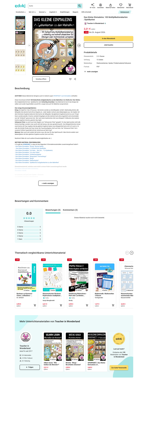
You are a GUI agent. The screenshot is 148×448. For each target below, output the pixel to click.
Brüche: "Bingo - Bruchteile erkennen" (73, 364)
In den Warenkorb (108, 38)
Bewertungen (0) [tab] (53, 210)
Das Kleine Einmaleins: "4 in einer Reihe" (28, 152)
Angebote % (53, 12)
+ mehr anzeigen (48, 183)
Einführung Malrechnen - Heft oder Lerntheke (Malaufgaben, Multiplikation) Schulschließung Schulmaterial (78, 295)
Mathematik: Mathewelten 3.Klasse (104, 295)
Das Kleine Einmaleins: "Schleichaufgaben (28, 154)
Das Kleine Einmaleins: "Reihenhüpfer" (27, 160)
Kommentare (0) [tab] (70, 210)
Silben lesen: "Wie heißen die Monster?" (51, 364)
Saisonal (42, 12)
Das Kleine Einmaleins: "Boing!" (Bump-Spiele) (29, 146)
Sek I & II (31, 12)
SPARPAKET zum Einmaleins (62, 96)
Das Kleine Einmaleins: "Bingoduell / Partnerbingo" (31, 156)
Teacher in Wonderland (95, 23)
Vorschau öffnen (41, 79)
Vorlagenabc (99, 297)
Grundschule (20, 12)
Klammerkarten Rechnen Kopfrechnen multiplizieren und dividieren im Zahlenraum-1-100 (52, 295)
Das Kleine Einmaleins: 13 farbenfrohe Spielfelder (31, 148)
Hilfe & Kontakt (86, 12)
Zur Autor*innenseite (119, 368)
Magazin (75, 12)
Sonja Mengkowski (49, 300)
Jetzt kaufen (108, 45)
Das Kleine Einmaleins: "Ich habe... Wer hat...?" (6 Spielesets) (34, 150)
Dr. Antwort (20, 297)
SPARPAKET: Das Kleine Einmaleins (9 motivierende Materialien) (96, 364)
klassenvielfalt (125, 297)
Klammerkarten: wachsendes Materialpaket (131, 295)
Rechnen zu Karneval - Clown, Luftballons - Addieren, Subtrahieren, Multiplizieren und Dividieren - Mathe (25, 295)
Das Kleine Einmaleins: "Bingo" (25, 158)
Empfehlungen (64, 12)
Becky (71, 300)
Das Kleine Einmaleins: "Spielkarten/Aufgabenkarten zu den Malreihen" (37, 162)
